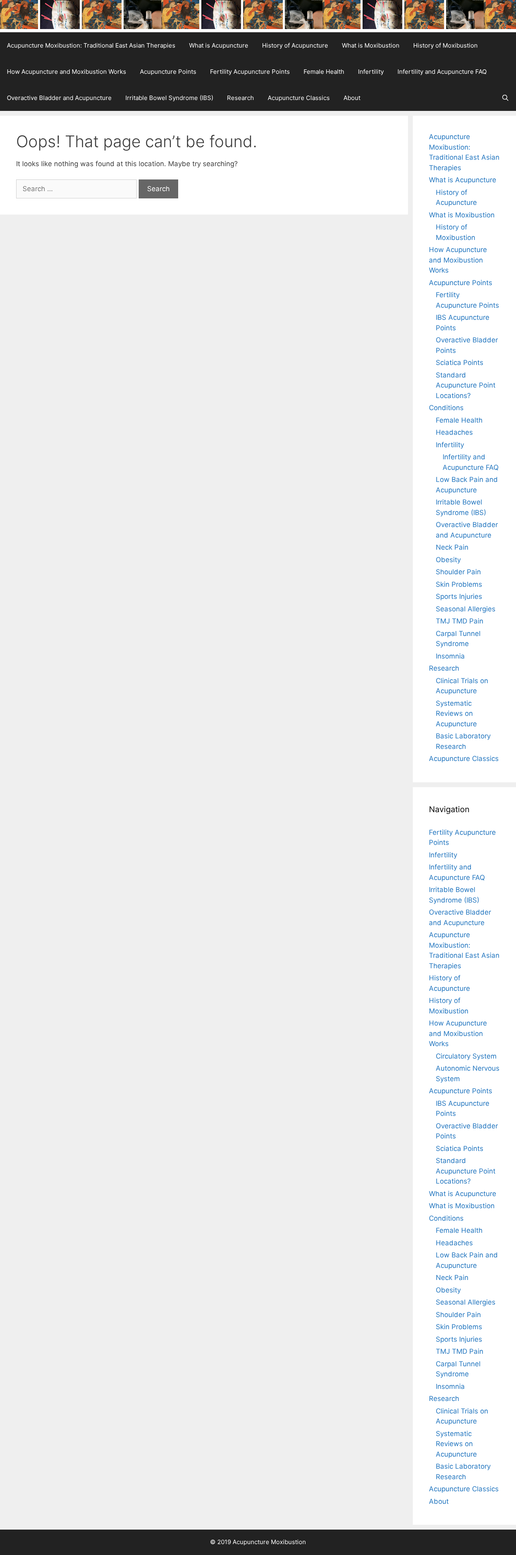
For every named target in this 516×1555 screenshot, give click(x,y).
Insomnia (450, 656)
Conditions (446, 408)
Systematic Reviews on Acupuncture (456, 713)
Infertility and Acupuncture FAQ (442, 71)
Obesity (448, 560)
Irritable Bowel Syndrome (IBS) (169, 98)
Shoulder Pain (458, 572)
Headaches (454, 432)
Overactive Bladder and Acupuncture (59, 98)
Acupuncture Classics (299, 98)
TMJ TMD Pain (459, 621)
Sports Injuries (459, 596)
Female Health (324, 71)
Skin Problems (459, 584)
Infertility (371, 71)
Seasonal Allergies (465, 609)
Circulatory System (466, 1056)
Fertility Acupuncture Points (250, 71)
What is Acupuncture (218, 45)
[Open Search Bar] (505, 98)
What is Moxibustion (370, 45)
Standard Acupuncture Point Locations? (465, 385)
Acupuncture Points (168, 71)
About (351, 98)
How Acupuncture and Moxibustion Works (66, 71)
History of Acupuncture (295, 45)
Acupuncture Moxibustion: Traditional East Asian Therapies (91, 45)
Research (240, 98)
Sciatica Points (459, 363)
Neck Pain (452, 547)
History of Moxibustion (445, 45)
